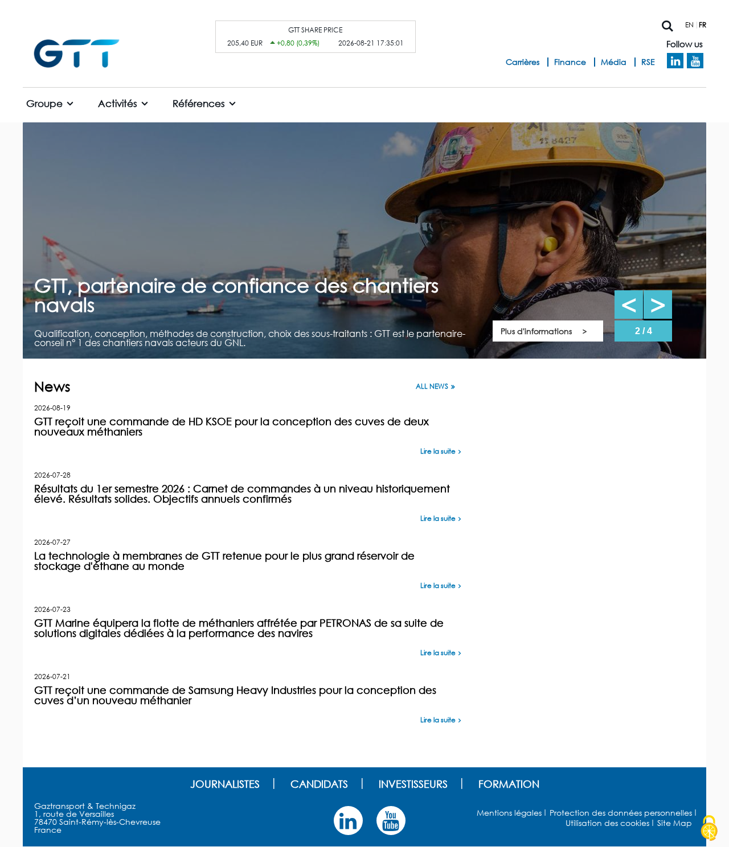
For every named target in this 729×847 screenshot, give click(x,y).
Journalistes (225, 784)
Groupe (44, 103)
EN (689, 24)
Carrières (522, 62)
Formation (508, 784)
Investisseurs (413, 784)
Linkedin (675, 61)
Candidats (319, 784)
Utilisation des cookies (607, 823)
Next (658, 304)
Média (613, 62)
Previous (629, 304)
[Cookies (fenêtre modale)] (709, 828)
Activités (117, 103)
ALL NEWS (432, 386)
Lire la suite (438, 451)
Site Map (674, 823)
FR (702, 24)
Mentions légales (509, 812)
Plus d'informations (536, 331)
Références (199, 103)
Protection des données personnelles (621, 812)
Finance (570, 62)
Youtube (695, 61)
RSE (648, 62)
